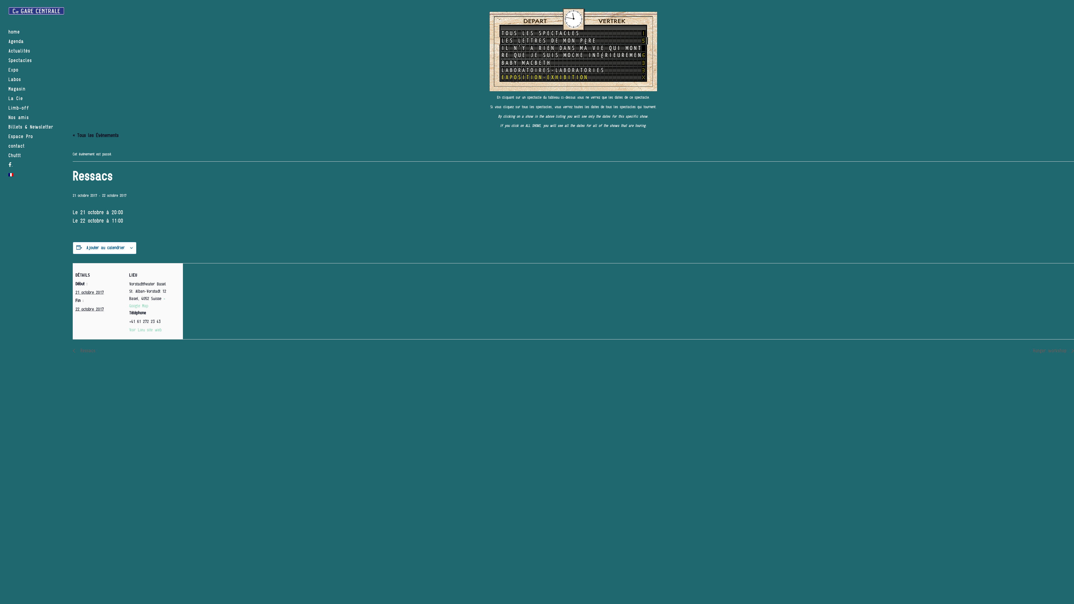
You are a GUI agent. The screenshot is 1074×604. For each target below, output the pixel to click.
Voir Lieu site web (145, 329)
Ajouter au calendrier (105, 247)
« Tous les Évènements (96, 135)
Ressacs (86, 350)
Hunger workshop (1051, 350)
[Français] (36, 175)
